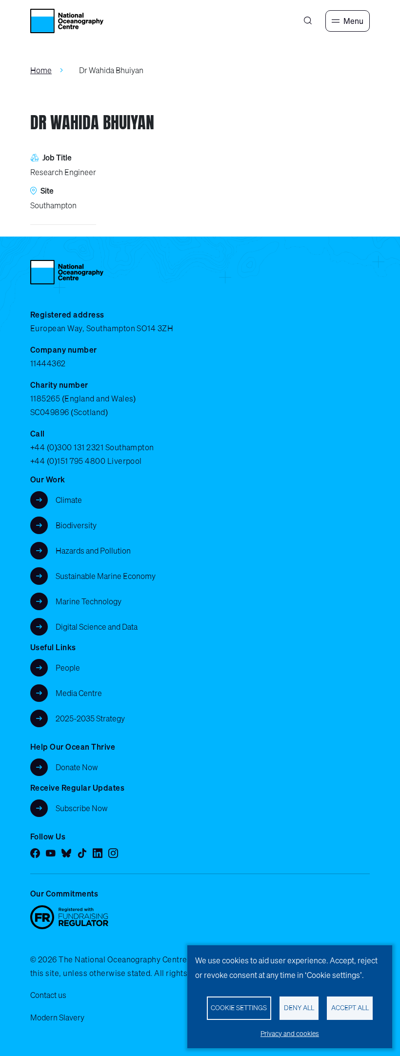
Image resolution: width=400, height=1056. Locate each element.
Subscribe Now (82, 808)
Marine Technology (88, 601)
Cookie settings (239, 1007)
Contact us (48, 995)
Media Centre (79, 693)
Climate (69, 500)
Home (41, 70)
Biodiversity (76, 525)
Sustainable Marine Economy (106, 576)
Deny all (299, 1007)
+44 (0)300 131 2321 (66, 447)
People (68, 667)
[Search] (307, 21)
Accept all (350, 1007)
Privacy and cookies (289, 1033)
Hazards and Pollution (93, 550)
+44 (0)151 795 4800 (67, 461)
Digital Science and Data (97, 626)
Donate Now (77, 767)
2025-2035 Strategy (90, 718)
